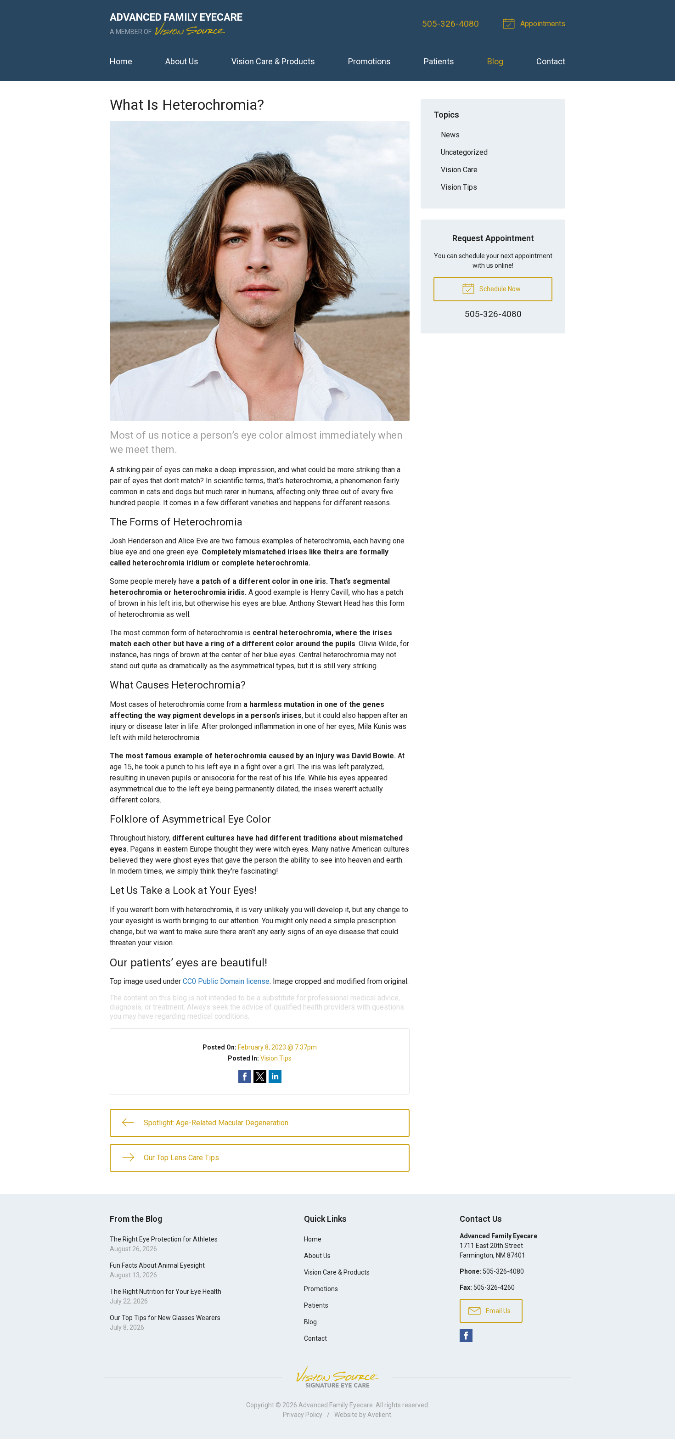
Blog (495, 61)
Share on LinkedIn (275, 1076)
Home (121, 61)
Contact (550, 61)
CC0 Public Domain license (226, 981)
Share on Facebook (244, 1076)
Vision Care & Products (273, 61)
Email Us (497, 1311)
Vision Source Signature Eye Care (337, 1377)
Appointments (541, 23)
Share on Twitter (259, 1076)
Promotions (369, 61)
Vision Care (459, 169)
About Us (181, 61)
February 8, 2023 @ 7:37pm (277, 1047)
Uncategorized (464, 152)
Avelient (379, 1414)
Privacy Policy (302, 1414)
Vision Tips (276, 1058)
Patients (439, 61)
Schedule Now (499, 289)
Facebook (466, 1335)
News (450, 134)
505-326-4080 (450, 23)
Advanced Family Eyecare (335, 1405)
